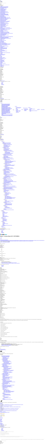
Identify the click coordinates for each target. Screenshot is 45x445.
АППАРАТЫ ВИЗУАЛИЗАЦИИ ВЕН (4, 240)
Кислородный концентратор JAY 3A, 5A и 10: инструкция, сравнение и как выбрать (9, 409)
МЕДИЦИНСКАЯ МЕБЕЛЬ (7, 148)
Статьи (1, 407)
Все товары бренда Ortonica (3, 349)
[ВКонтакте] (0, 234)
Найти (1, 441)
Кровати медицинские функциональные (9, 151)
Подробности (1, 246)
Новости (1, 403)
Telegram (2, 82)
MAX (2, 83)
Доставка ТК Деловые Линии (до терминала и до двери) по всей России (9, 262)
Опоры (6, 200)
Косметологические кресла (8, 164)
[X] (3, 234)
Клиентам (1, 421)
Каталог (3, 142)
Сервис (1, 419)
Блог (0, 420)
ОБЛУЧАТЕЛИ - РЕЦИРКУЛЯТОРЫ (8, 179)
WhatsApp (2, 232)
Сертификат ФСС (2, 424)
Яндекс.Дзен (2, 84)
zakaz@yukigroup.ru (3, 229)
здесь (8, 346)
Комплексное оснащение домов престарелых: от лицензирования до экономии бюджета (9, 408)
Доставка (2, 266)
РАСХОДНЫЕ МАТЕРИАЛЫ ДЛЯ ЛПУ (8, 155)
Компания (4, 222)
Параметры (2, 265)
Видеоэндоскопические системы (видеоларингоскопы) (11, 175)
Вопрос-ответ (1, 423)
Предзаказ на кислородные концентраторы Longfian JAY (6, 405)
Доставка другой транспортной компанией (5, 345)
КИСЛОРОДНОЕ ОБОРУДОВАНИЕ (8, 144)
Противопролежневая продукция (8, 203)
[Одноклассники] (1, 234)
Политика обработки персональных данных (4, 412)
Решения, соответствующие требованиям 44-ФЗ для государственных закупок (8, 410)
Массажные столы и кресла (8, 160)
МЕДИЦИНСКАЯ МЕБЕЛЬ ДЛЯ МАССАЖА (35, 240)
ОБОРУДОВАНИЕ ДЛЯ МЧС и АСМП (8, 184)
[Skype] (5, 234)
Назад (5, 158)
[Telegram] (6, 234)
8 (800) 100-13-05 (2, 66)
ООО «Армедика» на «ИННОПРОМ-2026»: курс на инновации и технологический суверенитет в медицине (11, 404)
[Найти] (0, 3)
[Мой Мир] (2, 234)
